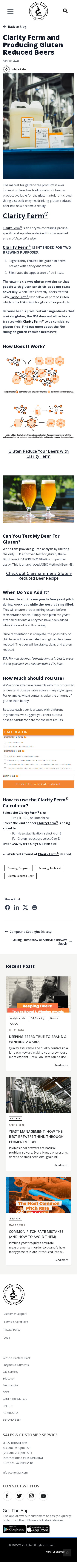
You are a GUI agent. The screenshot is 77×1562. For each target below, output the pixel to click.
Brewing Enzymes (19, 868)
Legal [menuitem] (7, 1337)
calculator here (24, 720)
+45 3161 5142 (23, 1463)
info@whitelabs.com (15, 1472)
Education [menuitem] (9, 1378)
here (53, 332)
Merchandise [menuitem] (11, 1385)
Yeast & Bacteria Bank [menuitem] (16, 1358)
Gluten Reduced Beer (20, 876)
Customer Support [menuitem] (15, 1313)
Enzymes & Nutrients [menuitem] (16, 1365)
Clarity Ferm (25, 215)
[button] (65, 11)
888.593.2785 (19, 1443)
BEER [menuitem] (6, 1392)
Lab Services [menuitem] (10, 1371)
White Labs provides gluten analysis (28, 549)
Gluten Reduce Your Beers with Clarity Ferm (38, 453)
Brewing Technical (50, 868)
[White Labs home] (13, 1294)
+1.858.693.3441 (33, 1458)
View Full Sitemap (55, 1551)
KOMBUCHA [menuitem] (10, 1412)
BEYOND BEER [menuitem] (12, 1419)
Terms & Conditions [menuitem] (16, 1321)
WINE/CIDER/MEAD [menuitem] (15, 1399)
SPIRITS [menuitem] (8, 1406)
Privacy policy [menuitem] (12, 1329)
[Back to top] (67, 1552)
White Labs (19, 69)
